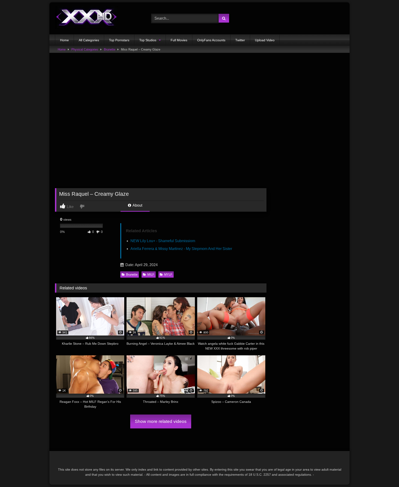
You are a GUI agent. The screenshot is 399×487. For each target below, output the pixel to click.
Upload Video (265, 40)
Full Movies (179, 40)
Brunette (109, 49)
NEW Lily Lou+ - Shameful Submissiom (162, 241)
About (137, 205)
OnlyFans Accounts (211, 40)
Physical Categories (84, 49)
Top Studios (147, 40)
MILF (150, 274)
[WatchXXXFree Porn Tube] (86, 18)
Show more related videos (161, 421)
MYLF (168, 274)
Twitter (240, 40)
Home (64, 40)
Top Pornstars (119, 40)
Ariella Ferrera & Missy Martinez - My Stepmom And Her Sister (181, 249)
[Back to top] (385, 473)
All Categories (89, 40)
